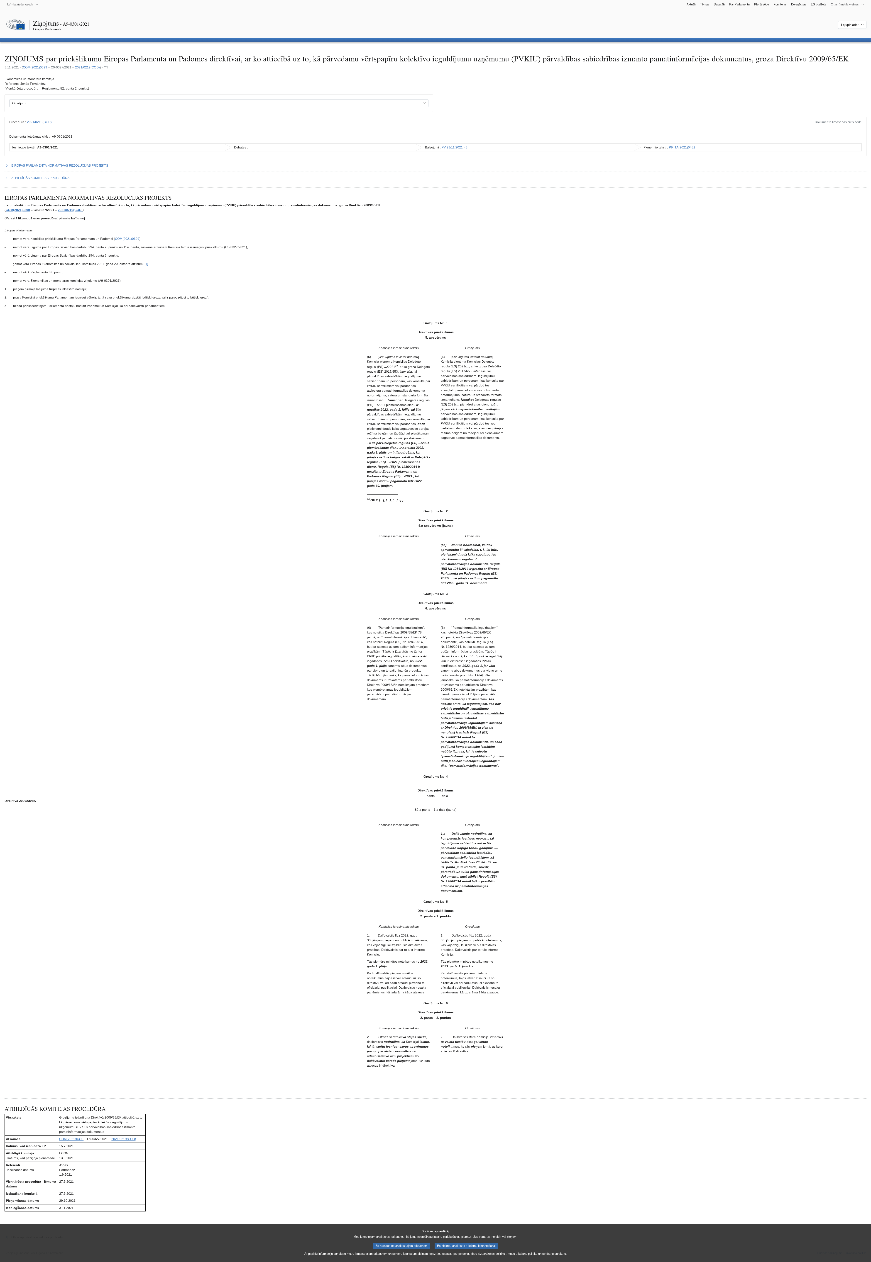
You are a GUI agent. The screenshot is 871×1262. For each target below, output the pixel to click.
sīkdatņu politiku (526, 1253)
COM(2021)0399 (35, 67)
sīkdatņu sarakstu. (554, 1253)
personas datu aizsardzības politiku (481, 1253)
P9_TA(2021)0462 (682, 147)
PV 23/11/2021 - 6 (454, 147)
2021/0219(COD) (87, 67)
